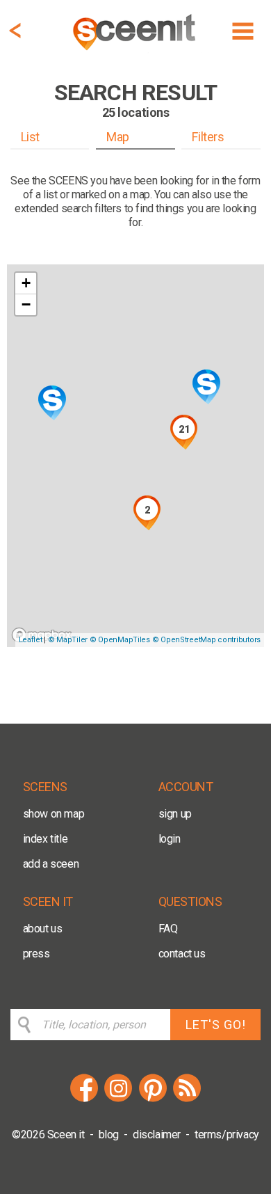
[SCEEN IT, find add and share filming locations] (135, 52)
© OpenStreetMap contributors (206, 639)
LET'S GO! (216, 1024)
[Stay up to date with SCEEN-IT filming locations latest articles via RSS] (187, 1099)
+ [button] (26, 283)
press (36, 953)
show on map (54, 813)
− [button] (26, 304)
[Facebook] (84, 1099)
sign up (175, 813)
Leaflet (30, 639)
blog (109, 1134)
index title (45, 838)
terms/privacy (227, 1134)
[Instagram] (118, 1099)
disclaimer (157, 1134)
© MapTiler (68, 639)
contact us (182, 953)
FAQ (168, 928)
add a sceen (51, 863)
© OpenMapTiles (120, 639)
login (169, 838)
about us (43, 928)
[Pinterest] (153, 1099)
